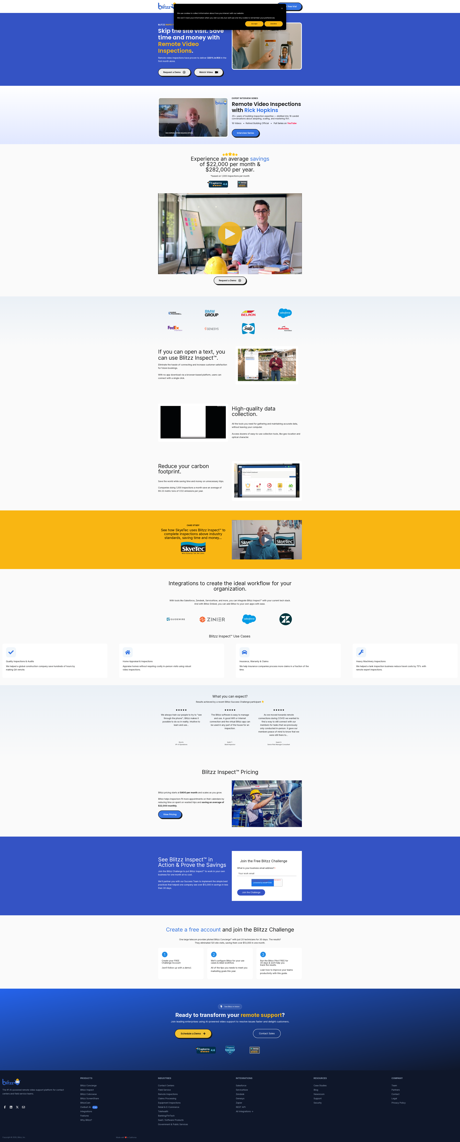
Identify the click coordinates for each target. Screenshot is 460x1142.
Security (318, 1103)
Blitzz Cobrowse (88, 1094)
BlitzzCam (85, 1103)
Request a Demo (172, 72)
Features (84, 1115)
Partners (395, 1090)
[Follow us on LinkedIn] (11, 1107)
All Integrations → (244, 1111)
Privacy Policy (398, 1103)
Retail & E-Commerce (168, 1107)
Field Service (164, 1090)
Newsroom (319, 1094)
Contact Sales (267, 1033)
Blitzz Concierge (88, 1085)
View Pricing (170, 814)
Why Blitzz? (86, 1120)
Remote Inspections (168, 1094)
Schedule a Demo (191, 1033)
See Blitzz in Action (231, 1007)
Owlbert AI (88, 1107)
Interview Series (245, 133)
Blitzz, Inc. (21, 1137)
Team (394, 1085)
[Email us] (23, 1107)
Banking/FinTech (166, 1115)
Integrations (86, 1111)
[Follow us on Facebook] (4, 1107)
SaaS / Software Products (171, 1120)
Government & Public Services (173, 1124)
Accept (254, 24)
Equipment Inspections (169, 1103)
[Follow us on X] (17, 1107)
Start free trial (289, 6)
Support (318, 1098)
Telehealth (163, 1111)
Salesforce (241, 1085)
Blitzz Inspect (87, 1090)
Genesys (240, 1098)
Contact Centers (166, 1085)
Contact (395, 1094)
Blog (316, 1090)
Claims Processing (167, 1098)
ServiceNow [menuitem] (242, 1090)
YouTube (291, 123)
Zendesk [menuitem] (240, 1094)
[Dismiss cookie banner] (282, 8)
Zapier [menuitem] (239, 1103)
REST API (241, 1107)
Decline (273, 24)
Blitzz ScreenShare (89, 1098)
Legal (394, 1098)
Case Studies (320, 1085)
